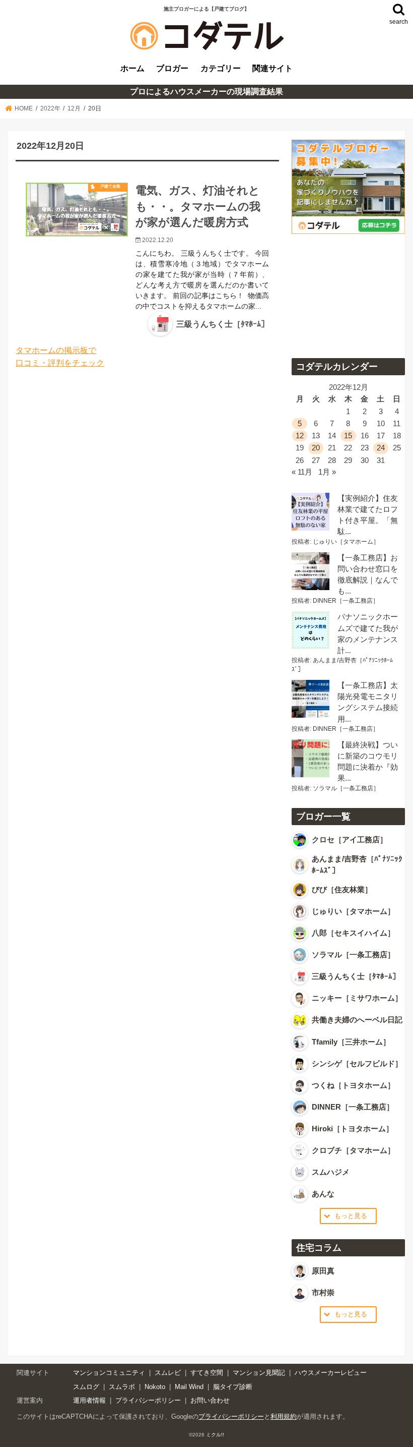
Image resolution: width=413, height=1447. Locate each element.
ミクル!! (215, 1434)
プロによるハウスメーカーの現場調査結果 (206, 91)
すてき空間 (206, 1372)
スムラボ (122, 1387)
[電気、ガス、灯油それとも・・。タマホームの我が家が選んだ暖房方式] (76, 209)
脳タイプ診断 (232, 1387)
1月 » (327, 472)
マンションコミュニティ (109, 1372)
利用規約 (283, 1416)
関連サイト (272, 68)
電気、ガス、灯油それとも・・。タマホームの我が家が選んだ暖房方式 (197, 206)
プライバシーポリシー (148, 1400)
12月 (74, 108)
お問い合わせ (210, 1400)
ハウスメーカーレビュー (331, 1372)
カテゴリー (220, 68)
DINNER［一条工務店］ (346, 600)
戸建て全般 (110, 186)
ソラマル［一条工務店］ (346, 788)
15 (348, 436)
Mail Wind (189, 1387)
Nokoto (155, 1387)
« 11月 (302, 472)
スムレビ (168, 1372)
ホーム (132, 68)
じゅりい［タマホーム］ (346, 541)
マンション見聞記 (259, 1372)
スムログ (86, 1387)
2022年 (50, 108)
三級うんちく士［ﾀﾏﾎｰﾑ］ (222, 324)
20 (316, 448)
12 (300, 436)
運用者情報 (89, 1400)
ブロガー (172, 68)
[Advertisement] (348, 292)
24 (381, 448)
